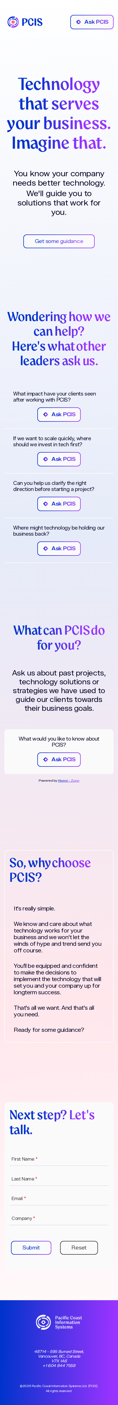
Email (19, 1198)
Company (23, 1218)
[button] (31, 1248)
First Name (24, 1159)
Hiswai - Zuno (68, 780)
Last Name (24, 1179)
